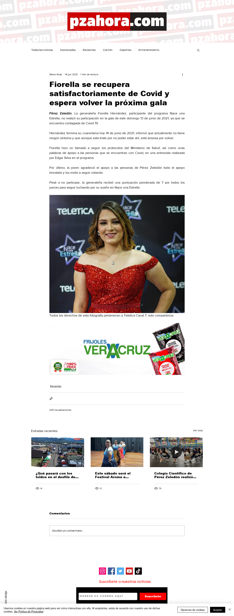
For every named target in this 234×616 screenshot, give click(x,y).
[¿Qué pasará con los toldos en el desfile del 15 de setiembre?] (57, 452)
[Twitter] (120, 571)
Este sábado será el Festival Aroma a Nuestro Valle (113, 475)
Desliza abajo (6, 600)
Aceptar (217, 610)
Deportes (125, 50)
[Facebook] (111, 571)
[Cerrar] (229, 609)
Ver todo (198, 430)
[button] (198, 50)
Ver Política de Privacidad (28, 611)
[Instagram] (102, 571)
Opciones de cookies (193, 610)
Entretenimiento (149, 50)
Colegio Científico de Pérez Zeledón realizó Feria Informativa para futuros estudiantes (174, 475)
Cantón (107, 50)
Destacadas (68, 50)
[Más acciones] (182, 74)
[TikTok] (138, 571)
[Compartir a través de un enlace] (51, 398)
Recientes (89, 50)
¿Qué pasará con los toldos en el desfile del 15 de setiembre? (56, 475)
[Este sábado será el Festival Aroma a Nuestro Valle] (117, 452)
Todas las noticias (42, 50)
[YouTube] (129, 571)
